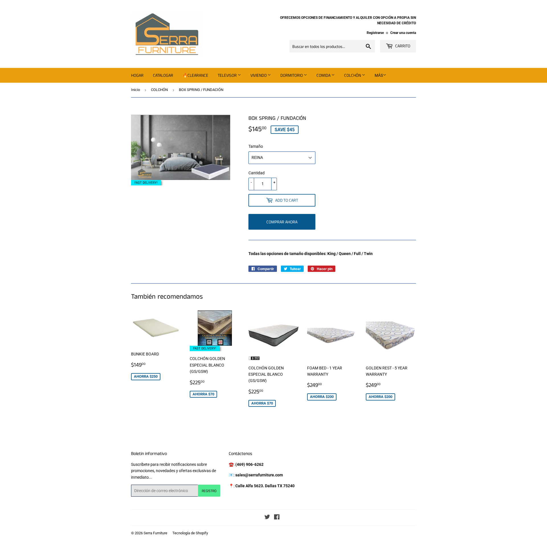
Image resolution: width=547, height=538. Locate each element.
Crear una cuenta (403, 33)
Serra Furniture (155, 533)
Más (379, 75)
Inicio (135, 90)
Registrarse (375, 33)
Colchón (353, 75)
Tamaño (255, 146)
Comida (324, 75)
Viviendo (259, 75)
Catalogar (163, 75)
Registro (209, 490)
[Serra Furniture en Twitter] (267, 517)
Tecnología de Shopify (190, 533)
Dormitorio (292, 75)
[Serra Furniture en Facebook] (277, 517)
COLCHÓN (159, 90)
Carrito (402, 46)
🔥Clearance (195, 75)
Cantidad (256, 173)
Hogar (137, 75)
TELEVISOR (228, 75)
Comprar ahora (281, 222)
